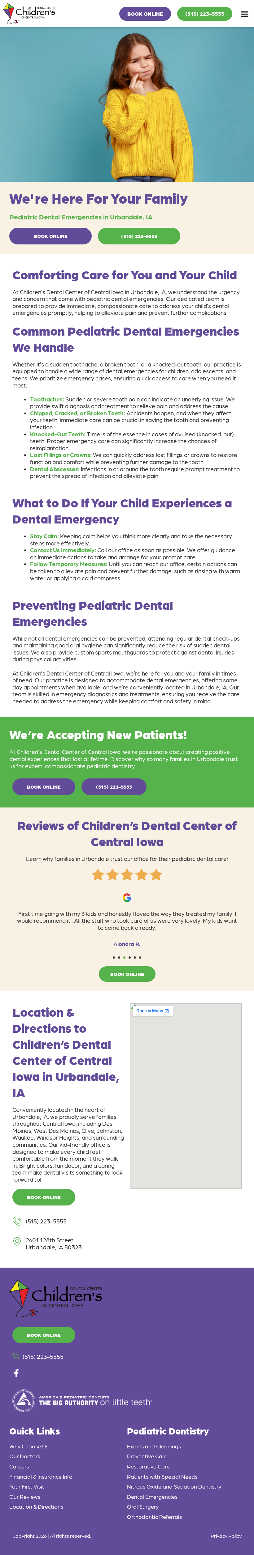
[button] (245, 13)
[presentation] (113, 957)
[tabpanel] (127, 918)
